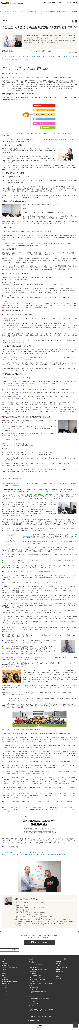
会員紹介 (4, 975)
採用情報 (72, 2)
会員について (59, 976)
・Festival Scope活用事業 (35, 1003)
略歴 (49, 51)
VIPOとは (3, 959)
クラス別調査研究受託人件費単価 (9, 981)
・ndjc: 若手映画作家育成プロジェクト (38, 965)
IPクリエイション (12, 771)
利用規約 (58, 969)
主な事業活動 (5, 979)
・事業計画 (4, 987)
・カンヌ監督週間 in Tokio (35, 1001)
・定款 (3, 971)
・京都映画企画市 (33, 971)
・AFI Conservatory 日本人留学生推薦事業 (38, 969)
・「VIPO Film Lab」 (34, 973)
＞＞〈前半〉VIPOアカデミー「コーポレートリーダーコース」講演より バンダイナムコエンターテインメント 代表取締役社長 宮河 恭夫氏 (39, 57)
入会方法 (59, 978)
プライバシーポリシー (61, 967)
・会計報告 (4, 989)
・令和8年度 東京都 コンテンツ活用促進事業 (39, 998)
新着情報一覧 (59, 971)
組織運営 (4, 969)
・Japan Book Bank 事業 (34, 1013)
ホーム (1, 11)
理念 (3, 961)
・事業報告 (4, 985)
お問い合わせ (59, 961)
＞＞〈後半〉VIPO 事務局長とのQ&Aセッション (15, 59)
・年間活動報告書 (6, 994)
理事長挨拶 (4, 963)
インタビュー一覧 (9, 11)
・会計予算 (4, 992)
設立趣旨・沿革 (5, 965)
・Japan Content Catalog (34, 1007)
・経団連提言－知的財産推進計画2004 (10, 967)
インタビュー (65, 2)
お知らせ (46, 2)
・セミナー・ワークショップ (35, 977)
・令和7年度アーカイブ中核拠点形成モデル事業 (40, 1016)
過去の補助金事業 (34, 1020)
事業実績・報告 (5, 983)
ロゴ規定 (58, 965)
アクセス (4, 977)
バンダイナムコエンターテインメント (22, 77)
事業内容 (30, 959)
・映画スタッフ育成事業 (34, 967)
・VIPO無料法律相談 (34, 987)
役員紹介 (4, 973)
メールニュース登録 (61, 959)
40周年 (51, 81)
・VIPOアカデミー (33, 962)
